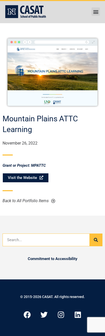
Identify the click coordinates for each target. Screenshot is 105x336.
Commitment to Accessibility (52, 258)
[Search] (95, 240)
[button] (95, 11)
